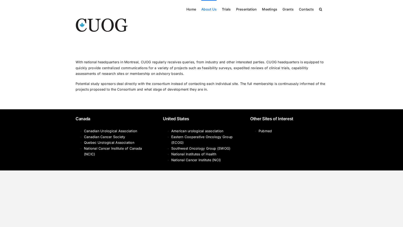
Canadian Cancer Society (104, 137)
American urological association (197, 131)
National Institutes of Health (193, 154)
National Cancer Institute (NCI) (196, 160)
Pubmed (265, 131)
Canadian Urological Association (110, 131)
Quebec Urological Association (109, 142)
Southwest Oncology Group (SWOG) (200, 148)
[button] (320, 9)
